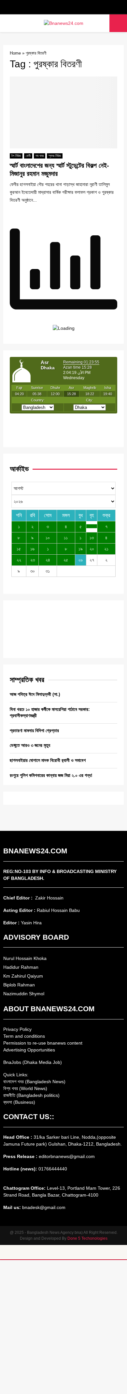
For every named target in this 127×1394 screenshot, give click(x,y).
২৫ (66, 560)
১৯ (80, 548)
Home (15, 53)
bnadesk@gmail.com (43, 1207)
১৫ (19, 548)
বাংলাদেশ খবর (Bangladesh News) (34, 1081)
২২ (19, 560)
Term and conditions (24, 1036)
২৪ (48, 560)
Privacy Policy (17, 1029)
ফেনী (28, 156)
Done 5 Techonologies (87, 1238)
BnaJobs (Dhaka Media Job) (32, 1062)
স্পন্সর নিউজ (55, 156)
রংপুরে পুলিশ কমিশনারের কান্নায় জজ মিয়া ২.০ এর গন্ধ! (51, 775)
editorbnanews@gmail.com (67, 1156)
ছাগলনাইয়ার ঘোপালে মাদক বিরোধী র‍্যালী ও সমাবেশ (48, 760)
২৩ (32, 560)
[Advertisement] (63, 1327)
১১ (66, 537)
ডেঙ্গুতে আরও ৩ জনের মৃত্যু (30, 745)
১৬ (32, 548)
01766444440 (52, 1168)
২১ (106, 548)
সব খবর (39, 156)
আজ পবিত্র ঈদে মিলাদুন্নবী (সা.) (35, 694)
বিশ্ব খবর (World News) (25, 1088)
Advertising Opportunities (29, 1049)
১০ (48, 537)
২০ (92, 548)
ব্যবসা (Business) (19, 1102)
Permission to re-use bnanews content (42, 1043)
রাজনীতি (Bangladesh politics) (31, 1095)
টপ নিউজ (16, 156)
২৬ (80, 560)
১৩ (92, 537)
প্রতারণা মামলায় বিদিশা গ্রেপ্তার (34, 730)
